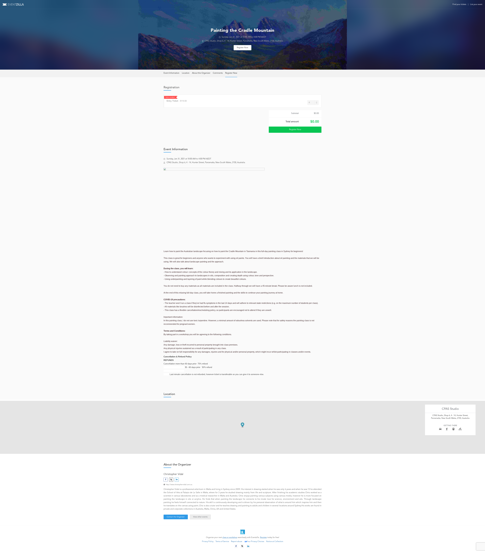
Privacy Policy (207, 542)
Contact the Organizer (176, 517)
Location (185, 73)
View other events (200, 517)
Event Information (171, 73)
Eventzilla (13, 4)
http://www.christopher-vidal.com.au (179, 484)
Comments (218, 73)
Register (263, 537)
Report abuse (236, 542)
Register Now (242, 48)
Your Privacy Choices (255, 542)
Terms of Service (222, 542)
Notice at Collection (274, 542)
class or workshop (229, 537)
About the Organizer (201, 73)
